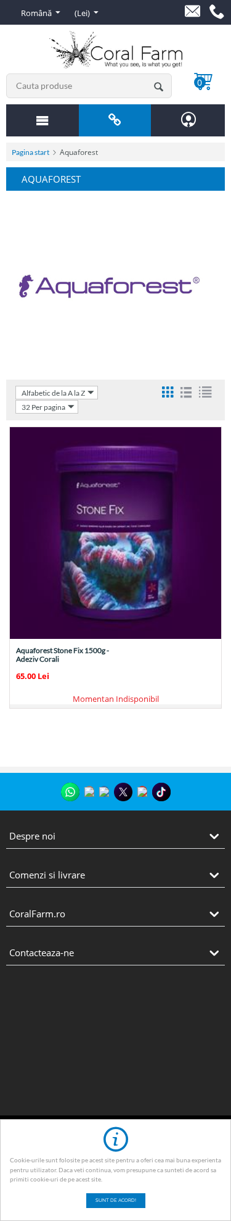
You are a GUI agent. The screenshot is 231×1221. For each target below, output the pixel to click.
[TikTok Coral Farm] (161, 792)
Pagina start (30, 152)
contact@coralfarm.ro (192, 11)
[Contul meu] (188, 119)
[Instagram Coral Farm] (89, 791)
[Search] (159, 86)
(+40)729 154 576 (217, 11)
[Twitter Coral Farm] (123, 792)
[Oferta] (42, 120)
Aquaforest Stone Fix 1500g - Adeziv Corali (62, 655)
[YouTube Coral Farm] (142, 791)
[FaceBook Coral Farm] (104, 791)
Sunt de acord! (115, 1200)
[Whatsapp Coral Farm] (70, 792)
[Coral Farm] (115, 49)
